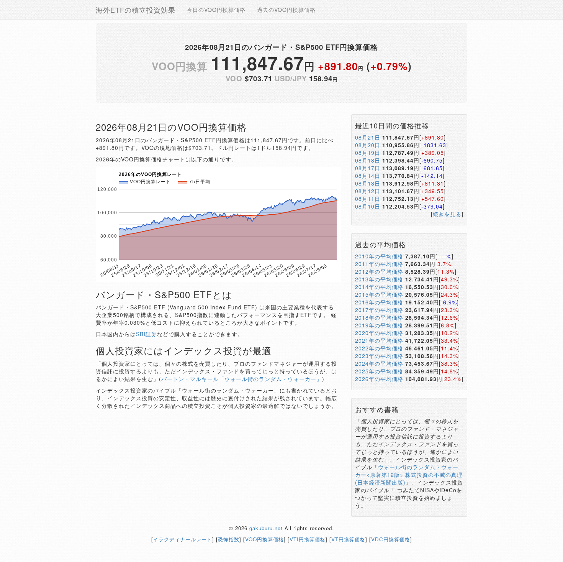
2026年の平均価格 (379, 379)
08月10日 (367, 206)
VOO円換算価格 (264, 539)
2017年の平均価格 (379, 310)
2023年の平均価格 (379, 356)
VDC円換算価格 (390, 539)
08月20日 (367, 145)
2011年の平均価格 (379, 264)
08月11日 (367, 198)
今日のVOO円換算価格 (216, 9)
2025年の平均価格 (379, 371)
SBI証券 (146, 334)
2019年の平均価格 (379, 325)
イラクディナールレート (182, 539)
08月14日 (367, 175)
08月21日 (367, 137)
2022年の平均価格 (379, 348)
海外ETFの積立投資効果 (135, 10)
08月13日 (367, 183)
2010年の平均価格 (379, 256)
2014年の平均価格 (379, 287)
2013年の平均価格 (379, 279)
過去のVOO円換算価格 (286, 9)
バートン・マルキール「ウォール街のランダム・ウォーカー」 (241, 379)
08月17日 (367, 168)
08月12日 (367, 191)
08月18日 (367, 160)
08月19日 (367, 152)
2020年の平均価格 (379, 333)
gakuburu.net (266, 528)
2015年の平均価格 (379, 294)
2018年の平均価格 (379, 317)
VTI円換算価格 (308, 539)
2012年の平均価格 (379, 271)
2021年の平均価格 (379, 340)
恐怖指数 (228, 539)
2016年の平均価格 (379, 302)
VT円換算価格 (348, 539)
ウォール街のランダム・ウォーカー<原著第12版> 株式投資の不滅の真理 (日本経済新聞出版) (409, 474)
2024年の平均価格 (379, 363)
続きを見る (447, 214)
